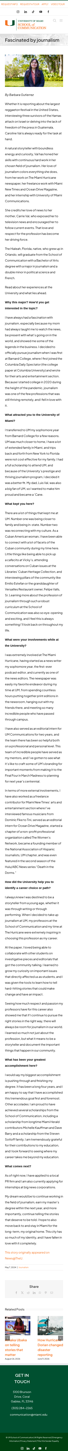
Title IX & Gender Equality (48, 1441)
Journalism (23, 1267)
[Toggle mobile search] (54, 20)
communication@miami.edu (22, 1414)
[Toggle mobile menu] (61, 20)
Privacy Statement (28, 1441)
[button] (7, 1338)
